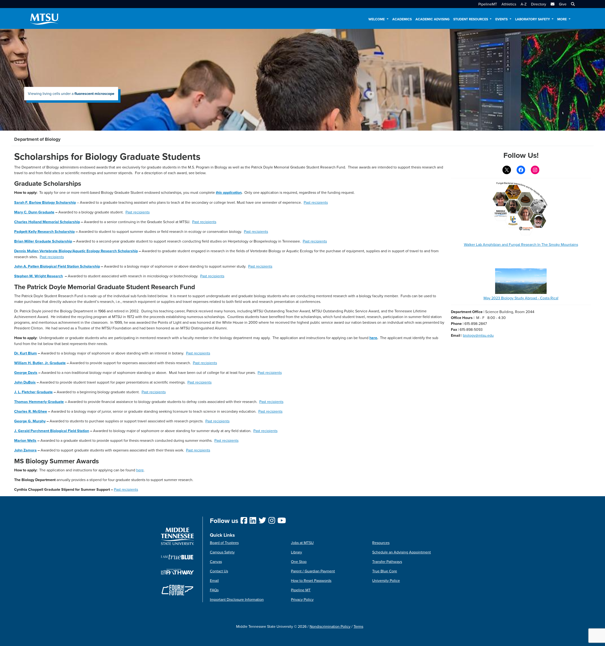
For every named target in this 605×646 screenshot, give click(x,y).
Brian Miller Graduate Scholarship (43, 241)
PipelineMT (487, 4)
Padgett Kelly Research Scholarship (44, 231)
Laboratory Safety (533, 19)
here (373, 338)
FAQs (214, 590)
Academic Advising (432, 19)
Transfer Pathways (387, 561)
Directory (538, 4)
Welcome (377, 19)
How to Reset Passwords (311, 580)
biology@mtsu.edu (478, 335)
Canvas (216, 561)
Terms (358, 626)
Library (296, 552)
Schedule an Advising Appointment (401, 552)
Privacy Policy (302, 599)
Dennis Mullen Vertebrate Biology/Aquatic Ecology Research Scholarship (76, 251)
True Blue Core (384, 571)
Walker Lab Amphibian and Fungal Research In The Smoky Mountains (521, 244)
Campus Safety (222, 552)
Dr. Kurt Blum (25, 353)
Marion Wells (25, 440)
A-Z (524, 4)
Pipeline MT (301, 590)
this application (229, 192)
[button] (572, 4)
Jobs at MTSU (302, 542)
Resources (380, 542)
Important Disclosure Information (237, 599)
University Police (386, 580)
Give (562, 4)
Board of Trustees (224, 542)
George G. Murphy (30, 421)
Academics (402, 19)
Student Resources (471, 19)
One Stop (299, 561)
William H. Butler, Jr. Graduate (40, 363)
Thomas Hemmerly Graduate (39, 401)
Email (214, 580)
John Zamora (25, 450)
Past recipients (316, 202)
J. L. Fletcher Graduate (33, 392)
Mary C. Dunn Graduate (34, 212)
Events (502, 19)
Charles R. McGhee (30, 411)
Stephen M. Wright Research (38, 276)
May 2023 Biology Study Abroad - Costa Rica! (521, 298)
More (562, 19)
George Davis (25, 372)
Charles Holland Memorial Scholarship (47, 222)
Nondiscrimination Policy (330, 626)
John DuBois (25, 382)
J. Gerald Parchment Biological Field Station (51, 431)
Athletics (508, 4)
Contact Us (219, 571)
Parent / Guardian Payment (313, 571)
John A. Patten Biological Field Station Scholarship (57, 266)
